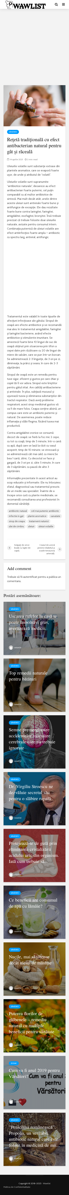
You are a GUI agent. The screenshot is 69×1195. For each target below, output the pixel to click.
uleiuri (31, 526)
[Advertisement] (34, 47)
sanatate (55, 516)
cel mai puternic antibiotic (45, 511)
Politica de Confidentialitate (17, 1187)
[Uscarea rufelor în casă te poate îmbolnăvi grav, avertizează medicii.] (34, 628)
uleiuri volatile (46, 526)
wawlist (17, 647)
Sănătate (13, 132)
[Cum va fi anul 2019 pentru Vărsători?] (34, 1082)
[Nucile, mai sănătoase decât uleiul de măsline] (34, 968)
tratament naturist (39, 521)
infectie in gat (16, 516)
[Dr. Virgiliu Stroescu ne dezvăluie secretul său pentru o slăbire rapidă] (34, 798)
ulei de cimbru (16, 526)
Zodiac (14, 1063)
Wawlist (46, 1183)
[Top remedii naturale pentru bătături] (34, 685)
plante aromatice (37, 516)
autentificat (30, 577)
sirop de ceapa (17, 521)
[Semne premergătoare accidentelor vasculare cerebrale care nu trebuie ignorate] (34, 741)
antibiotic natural (18, 511)
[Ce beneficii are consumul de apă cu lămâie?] (34, 912)
